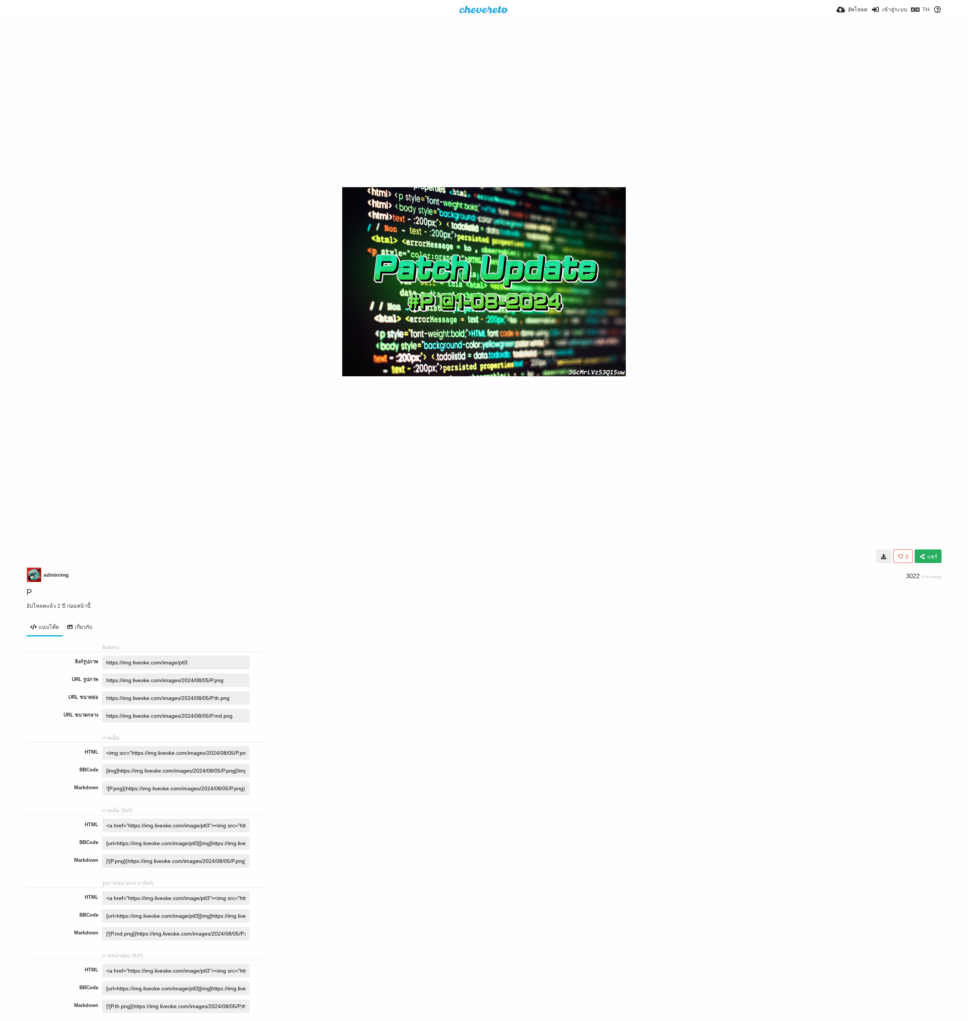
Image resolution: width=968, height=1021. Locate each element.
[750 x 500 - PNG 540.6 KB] (883, 556)
